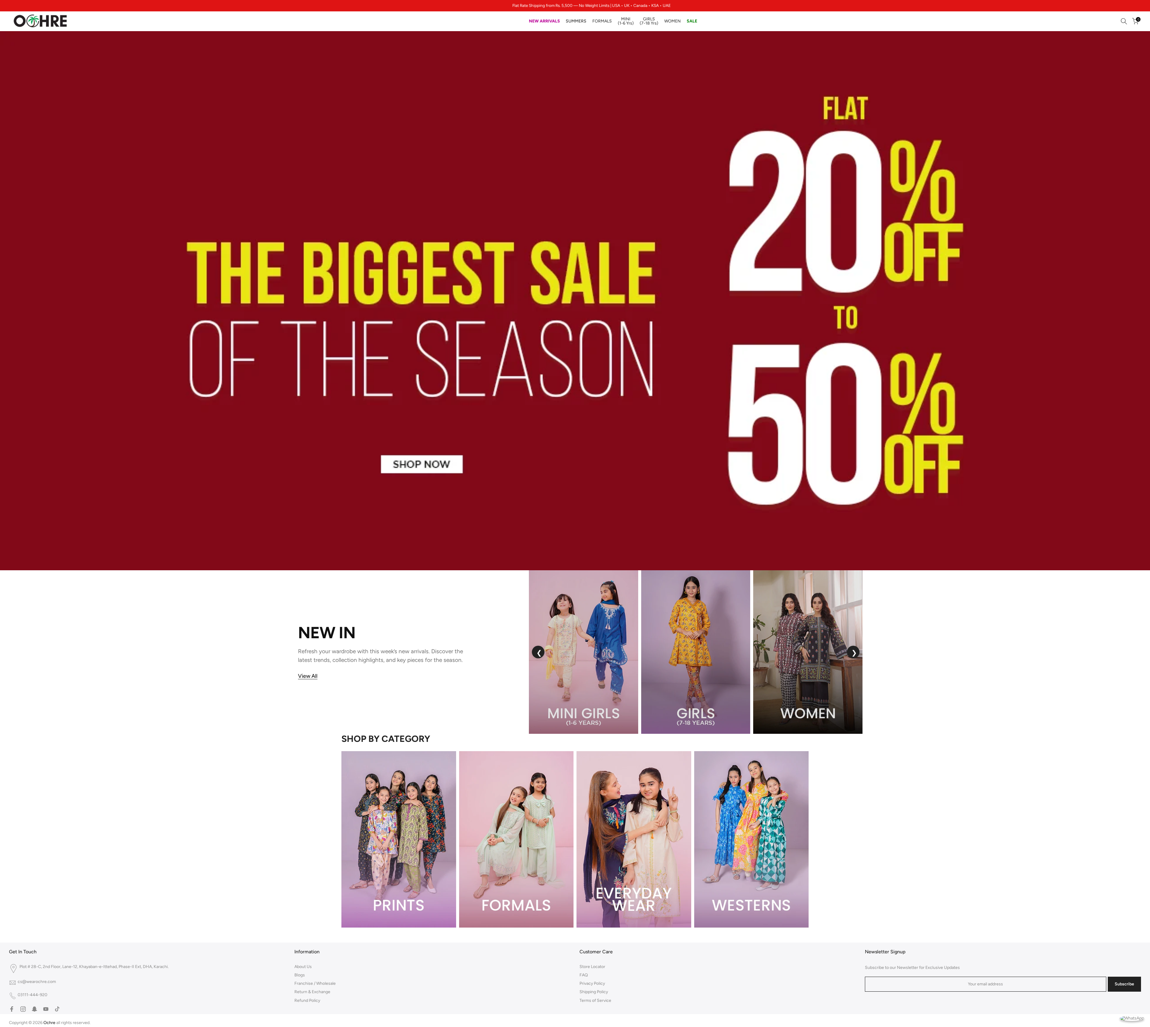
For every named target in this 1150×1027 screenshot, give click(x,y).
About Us (303, 966)
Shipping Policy (593, 991)
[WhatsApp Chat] (1132, 1017)
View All (307, 676)
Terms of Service (595, 1000)
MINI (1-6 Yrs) (626, 21)
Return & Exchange (312, 991)
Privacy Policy (592, 983)
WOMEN (672, 21)
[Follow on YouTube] (46, 1009)
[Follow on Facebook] (11, 1009)
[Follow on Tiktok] (57, 1009)
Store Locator (592, 966)
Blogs (299, 975)
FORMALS (602, 21)
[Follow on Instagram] (23, 1009)
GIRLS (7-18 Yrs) (649, 21)
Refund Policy (307, 1000)
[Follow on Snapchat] (34, 1009)
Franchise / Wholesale (315, 983)
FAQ (583, 975)
